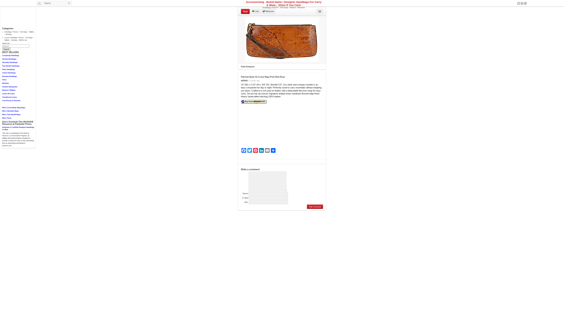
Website (269, 11)
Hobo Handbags (8, 69)
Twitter (518, 3)
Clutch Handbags (9, 73)
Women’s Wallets (8, 90)
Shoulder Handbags (10, 62)
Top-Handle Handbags (11, 66)
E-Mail (245, 198)
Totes (4, 80)
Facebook (522, 3)
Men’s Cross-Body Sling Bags (13, 107)
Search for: (6, 43)
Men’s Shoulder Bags (10, 111)
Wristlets (5, 83)
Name (245, 193)
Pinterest (525, 3)
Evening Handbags (9, 76)
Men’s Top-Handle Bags (11, 114)
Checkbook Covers (9, 97)
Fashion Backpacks (9, 87)
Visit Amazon (247, 66)
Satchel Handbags (9, 59)
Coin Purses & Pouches (11, 100)
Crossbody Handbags (10, 55)
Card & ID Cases (8, 94)
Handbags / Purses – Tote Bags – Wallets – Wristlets (19, 33)
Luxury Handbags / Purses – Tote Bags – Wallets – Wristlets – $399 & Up (19, 39)
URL (246, 202)
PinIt (245, 11)
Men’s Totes (6, 118)
